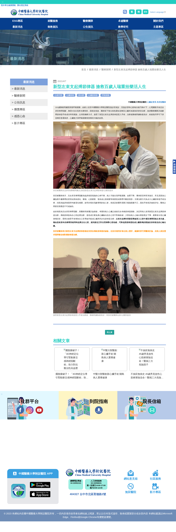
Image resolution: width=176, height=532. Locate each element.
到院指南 (99, 410)
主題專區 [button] (158, 26)
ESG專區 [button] (17, 20)
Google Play (40, 486)
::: (2, 2)
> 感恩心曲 (18, 116)
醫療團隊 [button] (88, 20)
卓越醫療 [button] (123, 20)
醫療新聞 (106, 69)
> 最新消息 (18, 88)
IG (30, 410)
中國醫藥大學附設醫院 (88, 472)
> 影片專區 (18, 123)
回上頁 (109, 332)
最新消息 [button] (18, 26)
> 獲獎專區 (18, 109)
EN (145, 12)
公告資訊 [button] (88, 26)
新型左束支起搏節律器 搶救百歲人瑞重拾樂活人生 (140, 69)
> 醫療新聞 (18, 95)
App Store (40, 495)
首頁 (83, 69)
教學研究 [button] (123, 26)
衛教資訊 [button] (53, 26)
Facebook (20, 410)
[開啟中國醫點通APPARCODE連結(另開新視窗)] (18, 491)
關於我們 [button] (158, 20)
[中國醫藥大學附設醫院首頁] (29, 12)
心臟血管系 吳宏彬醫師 (156, 102)
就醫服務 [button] (53, 20)
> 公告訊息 (18, 102)
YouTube (39, 410)
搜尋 (125, 12)
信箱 (152, 410)
